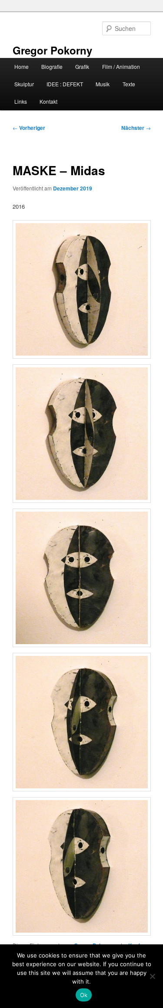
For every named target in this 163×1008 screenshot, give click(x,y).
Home (21, 66)
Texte (129, 84)
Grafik (82, 66)
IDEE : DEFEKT (65, 84)
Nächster (136, 128)
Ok (84, 994)
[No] (152, 976)
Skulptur (24, 84)
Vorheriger (29, 128)
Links (20, 101)
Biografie (52, 66)
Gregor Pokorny (52, 50)
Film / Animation (121, 66)
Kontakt (48, 101)
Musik (103, 84)
